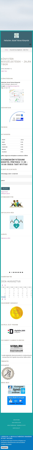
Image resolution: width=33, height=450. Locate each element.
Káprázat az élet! (5, 238)
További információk (6, 444)
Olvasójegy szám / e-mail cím (9, 173)
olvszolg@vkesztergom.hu (12, 86)
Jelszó (3, 180)
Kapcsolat (16, 428)
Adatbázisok (16, 422)
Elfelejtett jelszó (5, 193)
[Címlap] (16, 35)
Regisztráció (4, 191)
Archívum (16, 420)
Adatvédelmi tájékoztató (16, 425)
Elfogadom (4, 447)
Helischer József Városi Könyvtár (16, 40)
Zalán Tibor (4, 71)
